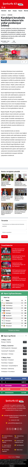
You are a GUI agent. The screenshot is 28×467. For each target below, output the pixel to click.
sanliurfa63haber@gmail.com (15, 423)
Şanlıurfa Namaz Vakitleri (7, 441)
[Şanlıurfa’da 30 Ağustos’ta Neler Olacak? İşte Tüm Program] (21, 191)
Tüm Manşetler (20, 445)
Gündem (3, 10)
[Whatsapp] (18, 429)
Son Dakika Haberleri (5, 450)
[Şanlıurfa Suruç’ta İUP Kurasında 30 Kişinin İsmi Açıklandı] (21, 206)
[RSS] (20, 429)
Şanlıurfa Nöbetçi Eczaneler (7, 436)
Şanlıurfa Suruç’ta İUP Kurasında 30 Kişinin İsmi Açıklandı (20, 212)
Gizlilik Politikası (4, 466)
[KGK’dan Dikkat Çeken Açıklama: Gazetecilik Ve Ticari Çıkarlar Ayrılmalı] (7, 191)
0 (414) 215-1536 (15, 420)
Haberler (3, 15)
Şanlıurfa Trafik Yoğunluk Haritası (19, 441)
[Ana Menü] (4, 7)
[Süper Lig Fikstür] (26, 336)
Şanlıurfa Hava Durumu (19, 436)
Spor (9, 10)
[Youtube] (15, 429)
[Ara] (2, 7)
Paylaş (4, 61)
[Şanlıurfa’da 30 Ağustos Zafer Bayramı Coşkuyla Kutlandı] (7, 177)
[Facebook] (7, 429)
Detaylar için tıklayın (14, 330)
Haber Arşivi (19, 449)
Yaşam (20, 10)
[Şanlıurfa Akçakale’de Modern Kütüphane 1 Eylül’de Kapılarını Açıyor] (7, 206)
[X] (10, 429)
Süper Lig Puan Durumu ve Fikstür (6, 446)
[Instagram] (12, 429)
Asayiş (15, 10)
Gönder (4, 236)
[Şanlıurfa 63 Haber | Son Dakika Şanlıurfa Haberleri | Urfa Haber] (12, 3)
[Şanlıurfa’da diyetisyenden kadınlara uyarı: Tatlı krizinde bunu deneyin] (21, 177)
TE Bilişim (18, 457)
